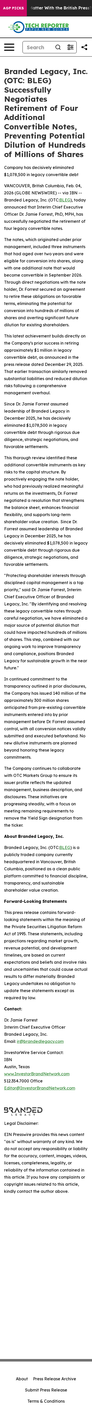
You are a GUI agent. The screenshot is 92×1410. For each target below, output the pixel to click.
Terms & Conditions (46, 1401)
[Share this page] (84, 47)
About (22, 1378)
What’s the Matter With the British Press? (48, 8)
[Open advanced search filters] (70, 47)
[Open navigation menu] (9, 47)
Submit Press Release (46, 1389)
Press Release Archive (54, 1378)
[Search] (58, 47)
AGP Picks (13, 8)
